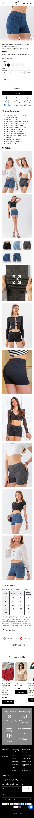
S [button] (4, 72)
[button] (3, 3)
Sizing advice (11, 630)
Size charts (10, 585)
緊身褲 (20, 49)
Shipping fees (6, 54)
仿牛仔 (10, 49)
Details (8, 148)
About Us (4, 753)
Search (14, 758)
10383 (5, 49)
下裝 (15, 49)
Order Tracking (16, 764)
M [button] (10, 72)
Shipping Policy (26, 761)
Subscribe (27, 789)
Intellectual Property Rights (26, 769)
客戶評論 (14, 770)
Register (14, 755)
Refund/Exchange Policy (27, 765)
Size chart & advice (7, 76)
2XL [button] (28, 72)
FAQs (13, 767)
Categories (15, 761)
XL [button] (22, 72)
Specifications (12, 111)
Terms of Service (27, 755)
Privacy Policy (26, 758)
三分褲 (26, 49)
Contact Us (5, 756)
